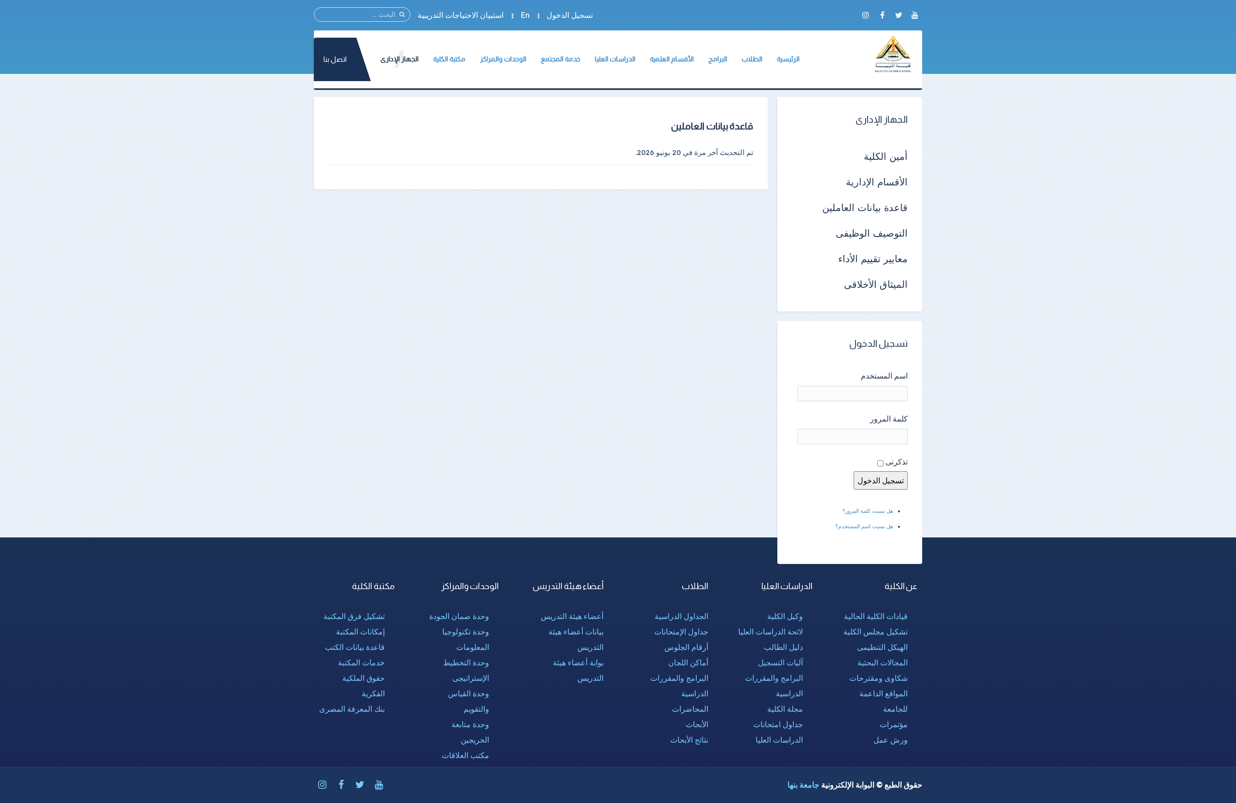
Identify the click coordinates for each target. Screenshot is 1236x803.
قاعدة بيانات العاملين (865, 207)
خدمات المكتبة (361, 662)
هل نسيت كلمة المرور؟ (868, 510)
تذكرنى (896, 461)
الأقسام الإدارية (877, 182)
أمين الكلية (886, 156)
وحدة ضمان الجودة (459, 616)
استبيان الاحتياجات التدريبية (461, 15)
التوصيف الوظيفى (872, 233)
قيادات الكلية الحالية (876, 616)
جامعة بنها (803, 784)
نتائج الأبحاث (689, 740)
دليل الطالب (783, 647)
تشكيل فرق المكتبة (354, 616)
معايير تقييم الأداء (873, 259)
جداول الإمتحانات (681, 631)
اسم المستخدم (884, 375)
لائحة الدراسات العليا (770, 631)
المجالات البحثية (882, 662)
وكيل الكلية (785, 616)
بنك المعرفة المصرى (352, 709)
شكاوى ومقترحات (878, 678)
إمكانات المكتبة (360, 631)
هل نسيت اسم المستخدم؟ (864, 526)
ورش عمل (890, 740)
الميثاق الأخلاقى (876, 284)
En (525, 15)
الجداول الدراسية (681, 616)
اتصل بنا (335, 59)
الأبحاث (697, 724)
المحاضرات (690, 709)
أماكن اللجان (688, 662)
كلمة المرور (889, 418)
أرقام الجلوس (686, 647)
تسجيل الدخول (570, 15)
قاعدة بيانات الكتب (355, 647)
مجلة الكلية (785, 709)
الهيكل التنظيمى (882, 647)
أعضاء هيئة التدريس (572, 616)
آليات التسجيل (780, 662)
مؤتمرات (894, 724)
